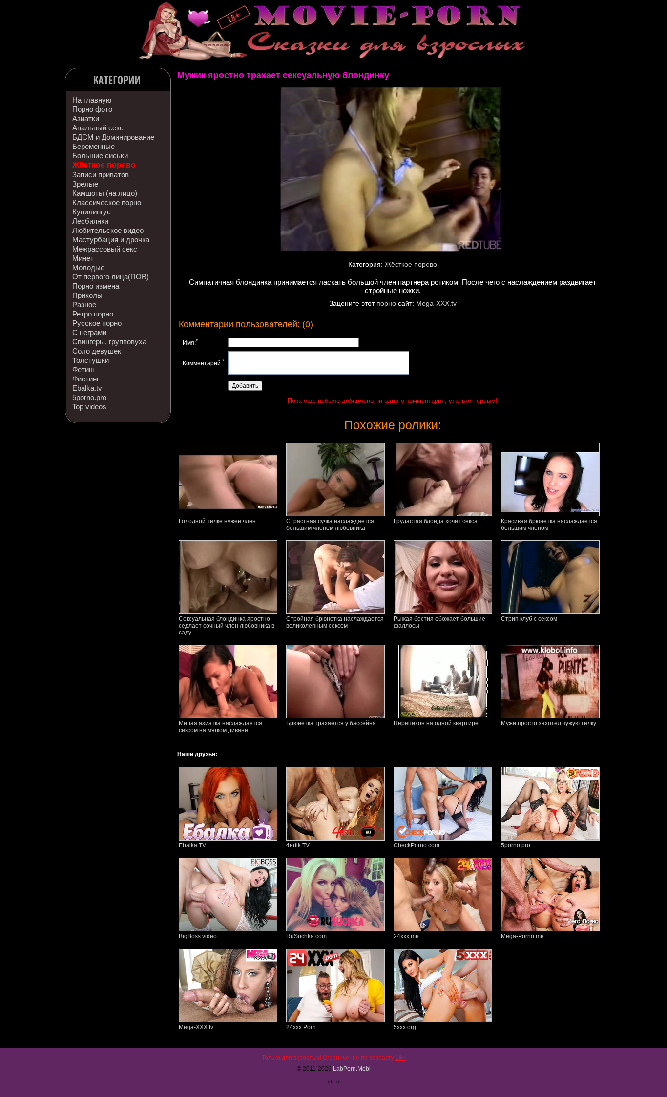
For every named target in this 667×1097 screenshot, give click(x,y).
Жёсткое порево (104, 165)
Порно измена (95, 286)
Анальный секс (98, 128)
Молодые (88, 267)
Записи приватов (100, 174)
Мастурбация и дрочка (110, 239)
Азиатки (85, 118)
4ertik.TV (298, 845)
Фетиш (83, 369)
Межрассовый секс (104, 249)
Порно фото (92, 109)
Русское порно (97, 323)
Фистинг (85, 379)
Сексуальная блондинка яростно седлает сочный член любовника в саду (226, 625)
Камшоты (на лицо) (104, 193)
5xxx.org (405, 1027)
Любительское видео (108, 230)
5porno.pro (89, 397)
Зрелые (85, 184)
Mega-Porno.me (522, 936)
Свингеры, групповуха (109, 342)
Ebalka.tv (87, 388)
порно (386, 303)
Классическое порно (106, 202)
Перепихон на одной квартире (436, 723)
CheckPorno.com (416, 845)
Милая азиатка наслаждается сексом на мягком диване (220, 727)
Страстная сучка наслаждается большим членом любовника (330, 524)
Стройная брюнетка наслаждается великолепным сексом (335, 622)
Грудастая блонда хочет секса (436, 521)
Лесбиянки (90, 221)
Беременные (93, 146)
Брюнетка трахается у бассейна (331, 723)
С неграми (89, 332)
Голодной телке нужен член (217, 521)
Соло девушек (96, 351)
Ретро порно (92, 314)
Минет (83, 258)
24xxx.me (406, 936)
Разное (84, 304)
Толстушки (90, 360)
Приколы (87, 295)
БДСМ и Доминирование (113, 137)
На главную (91, 100)
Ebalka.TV (192, 845)
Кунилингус (91, 212)
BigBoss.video (198, 936)
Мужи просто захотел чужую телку (548, 723)
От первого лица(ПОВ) (110, 277)
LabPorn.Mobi (352, 1068)
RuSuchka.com (306, 936)
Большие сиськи (100, 155)
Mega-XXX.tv (436, 303)
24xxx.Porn (301, 1027)
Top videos (89, 406)
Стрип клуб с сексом (529, 618)
